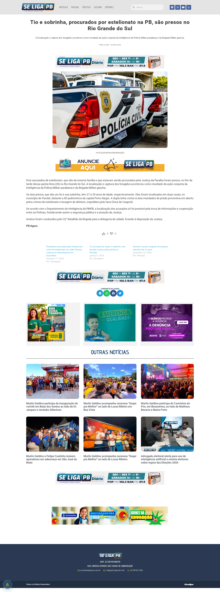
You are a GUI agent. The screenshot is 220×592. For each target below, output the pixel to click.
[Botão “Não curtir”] (111, 233)
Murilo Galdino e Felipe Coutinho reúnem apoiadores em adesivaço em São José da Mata (51, 459)
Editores (109, 7)
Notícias (63, 7)
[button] (100, 293)
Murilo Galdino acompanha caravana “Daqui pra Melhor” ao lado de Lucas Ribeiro (110, 458)
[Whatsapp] (188, 7)
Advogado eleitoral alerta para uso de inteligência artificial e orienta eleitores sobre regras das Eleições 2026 (164, 459)
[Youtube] (183, 7)
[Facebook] (172, 7)
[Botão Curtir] (103, 233)
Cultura (98, 7)
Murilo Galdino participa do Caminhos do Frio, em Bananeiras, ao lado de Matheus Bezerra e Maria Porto (165, 406)
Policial (75, 7)
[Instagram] (177, 7)
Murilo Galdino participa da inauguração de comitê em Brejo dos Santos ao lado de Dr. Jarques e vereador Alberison (52, 406)
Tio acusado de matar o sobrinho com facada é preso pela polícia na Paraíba (108, 249)
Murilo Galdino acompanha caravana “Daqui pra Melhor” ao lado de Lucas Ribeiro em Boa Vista (110, 406)
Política (86, 7)
